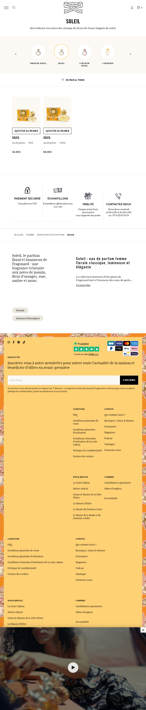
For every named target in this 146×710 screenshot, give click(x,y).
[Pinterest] (18, 342)
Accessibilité (110, 498)
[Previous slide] (16, 54)
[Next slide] (130, 54)
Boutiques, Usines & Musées (119, 420)
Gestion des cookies (83, 456)
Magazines (109, 432)
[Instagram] (9, 342)
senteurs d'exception (28, 318)
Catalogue (109, 444)
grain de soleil (38, 63)
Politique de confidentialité (87, 450)
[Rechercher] (13, 7)
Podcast (108, 438)
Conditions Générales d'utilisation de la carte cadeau (85, 441)
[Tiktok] (24, 342)
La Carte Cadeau (81, 482)
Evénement (110, 426)
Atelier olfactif (80, 488)
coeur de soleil (84, 64)
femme (20, 310)
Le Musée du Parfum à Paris (87, 509)
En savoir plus (83, 285)
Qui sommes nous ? (114, 415)
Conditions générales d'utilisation (25, 556)
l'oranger (107, 63)
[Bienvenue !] (73, 7)
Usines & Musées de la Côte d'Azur (25, 618)
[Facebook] (13, 342)
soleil (61, 63)
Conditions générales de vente (23, 550)
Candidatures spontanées (117, 482)
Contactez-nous (112, 450)
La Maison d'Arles (82, 503)
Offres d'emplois (112, 488)
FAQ (75, 415)
